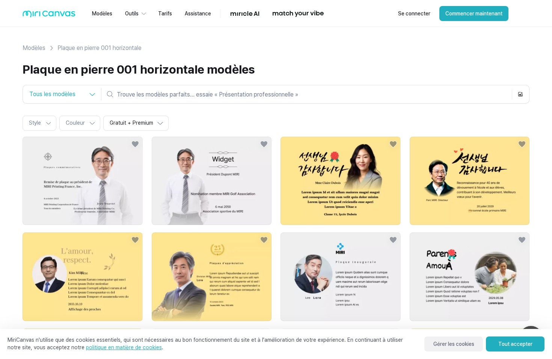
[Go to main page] (49, 15)
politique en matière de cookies (124, 347)
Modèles (34, 47)
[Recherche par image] (520, 94)
